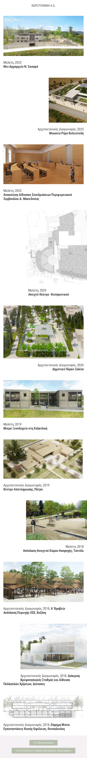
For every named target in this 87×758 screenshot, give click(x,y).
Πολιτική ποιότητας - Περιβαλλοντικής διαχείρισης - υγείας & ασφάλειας (45, 751)
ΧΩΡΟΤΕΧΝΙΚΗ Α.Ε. (43, 5)
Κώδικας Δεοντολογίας (44, 743)
